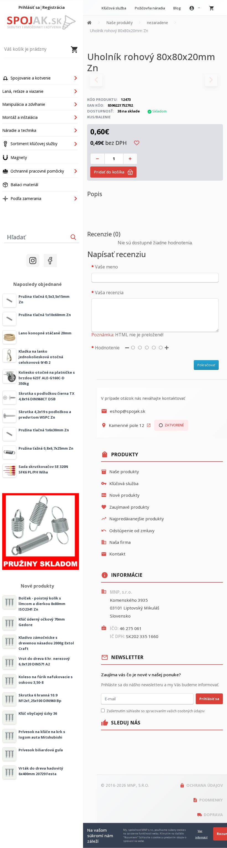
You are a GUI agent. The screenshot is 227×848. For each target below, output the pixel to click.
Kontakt (113, 554)
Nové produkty (120, 495)
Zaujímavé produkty (125, 507)
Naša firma (116, 542)
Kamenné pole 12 (126, 425)
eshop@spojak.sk (123, 411)
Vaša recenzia (109, 293)
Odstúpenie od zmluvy (127, 530)
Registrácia (53, 7)
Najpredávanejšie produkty (132, 518)
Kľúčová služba (119, 483)
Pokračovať (206, 365)
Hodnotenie (107, 348)
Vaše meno (106, 267)
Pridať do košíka (109, 172)
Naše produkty (120, 471)
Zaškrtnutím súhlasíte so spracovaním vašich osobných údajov (156, 711)
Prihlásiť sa (29, 7)
